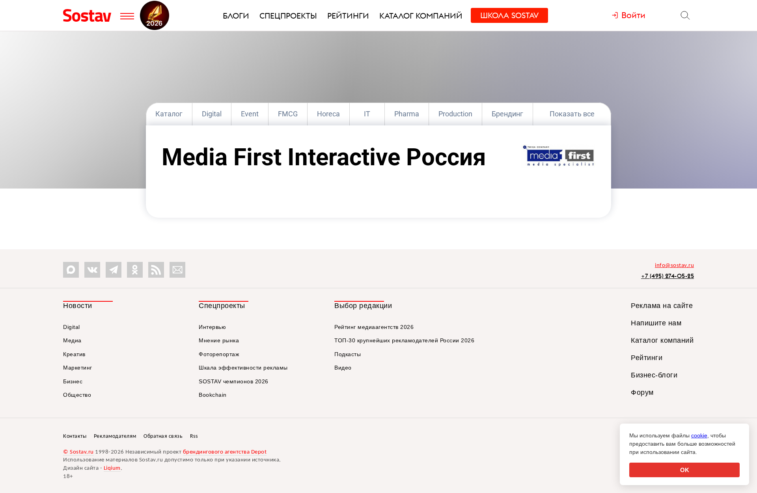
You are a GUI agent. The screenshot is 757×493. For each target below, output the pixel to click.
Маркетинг (77, 367)
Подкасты (347, 354)
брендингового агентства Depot (225, 452)
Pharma (406, 114)
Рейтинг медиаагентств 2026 (374, 327)
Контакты (74, 436)
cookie (699, 435)
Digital (212, 114)
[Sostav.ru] (89, 15)
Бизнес (72, 381)
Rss (194, 436)
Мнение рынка (219, 340)
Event (250, 114)
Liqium (112, 468)
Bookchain (213, 395)
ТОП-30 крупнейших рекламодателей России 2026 (404, 340)
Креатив (74, 354)
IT (367, 114)
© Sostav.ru (78, 452)
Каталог (169, 114)
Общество (77, 395)
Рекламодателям (115, 436)
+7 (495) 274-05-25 (667, 276)
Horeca (328, 114)
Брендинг (507, 114)
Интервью (212, 327)
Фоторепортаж (219, 354)
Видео (343, 367)
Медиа (72, 340)
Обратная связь (163, 436)
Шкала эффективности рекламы (243, 367)
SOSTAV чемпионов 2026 (233, 381)
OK (684, 470)
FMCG (288, 114)
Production (455, 114)
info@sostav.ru (674, 266)
